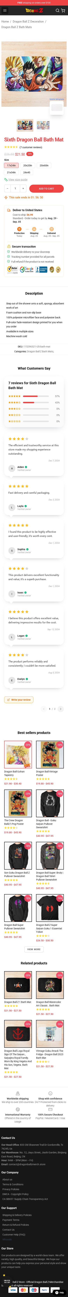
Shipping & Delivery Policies (17, 1215)
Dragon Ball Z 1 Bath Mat (17, 1002)
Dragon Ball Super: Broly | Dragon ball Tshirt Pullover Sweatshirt (49, 876)
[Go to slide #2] (43, 125)
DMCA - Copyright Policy (15, 1194)
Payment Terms (10, 1220)
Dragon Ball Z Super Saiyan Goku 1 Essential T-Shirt (49, 928)
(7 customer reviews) (31, 147)
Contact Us (8, 1229)
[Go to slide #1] (25, 125)
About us (7, 1179)
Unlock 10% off (7, 1281)
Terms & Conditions (12, 1184)
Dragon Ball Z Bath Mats (16, 27)
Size (6, 159)
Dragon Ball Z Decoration (28, 21)
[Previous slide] (6, 74)
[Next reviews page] (61, 709)
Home (5, 21)
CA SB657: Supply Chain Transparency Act (25, 1199)
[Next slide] (61, 74)
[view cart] (63, 10)
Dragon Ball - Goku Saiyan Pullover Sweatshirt (46, 824)
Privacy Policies (10, 1189)
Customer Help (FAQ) (13, 1234)
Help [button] (62, 1292)
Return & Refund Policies (15, 1224)
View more (34, 949)
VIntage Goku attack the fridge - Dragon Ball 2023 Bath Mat (49, 1054)
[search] (57, 10)
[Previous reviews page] (44, 709)
